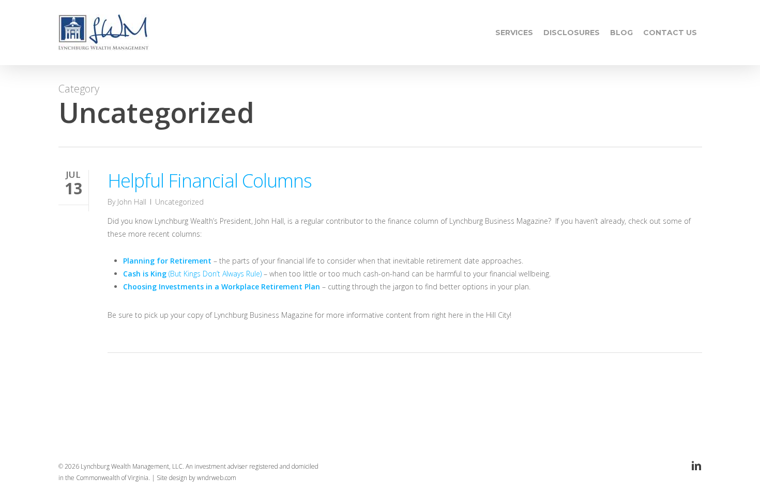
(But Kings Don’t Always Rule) (192, 274)
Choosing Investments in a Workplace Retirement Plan (221, 286)
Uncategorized (179, 202)
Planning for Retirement (167, 261)
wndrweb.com (216, 477)
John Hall (131, 202)
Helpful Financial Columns (210, 180)
